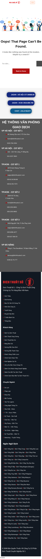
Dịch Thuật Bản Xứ (10, 340)
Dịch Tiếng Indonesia (10, 477)
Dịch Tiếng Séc (21, 470)
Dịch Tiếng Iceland (23, 513)
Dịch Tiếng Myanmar (23, 481)
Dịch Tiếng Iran (20, 495)
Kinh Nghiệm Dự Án (10, 361)
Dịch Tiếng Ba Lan (9, 470)
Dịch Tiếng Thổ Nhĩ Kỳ (11, 491)
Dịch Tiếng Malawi (25, 531)
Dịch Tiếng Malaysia (24, 477)
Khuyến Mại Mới (9, 314)
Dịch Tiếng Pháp (31, 452)
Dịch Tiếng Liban (33, 520)
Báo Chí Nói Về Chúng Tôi (12, 303)
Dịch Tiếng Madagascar (11, 531)
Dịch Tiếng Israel (9, 495)
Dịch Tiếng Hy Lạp (22, 516)
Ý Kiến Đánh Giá (9, 317)
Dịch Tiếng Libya (23, 524)
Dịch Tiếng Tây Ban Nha (27, 463)
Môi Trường (8, 398)
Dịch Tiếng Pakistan (24, 499)
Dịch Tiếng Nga (19, 456)
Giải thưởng (8, 299)
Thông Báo (7, 321)
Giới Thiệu (7, 296)
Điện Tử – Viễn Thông (11, 427)
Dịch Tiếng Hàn (19, 452)
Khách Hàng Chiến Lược (11, 354)
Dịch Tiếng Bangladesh (23, 506)
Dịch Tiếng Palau (25, 534)
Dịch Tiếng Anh (8, 449)
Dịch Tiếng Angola (34, 509)
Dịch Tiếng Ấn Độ (24, 502)
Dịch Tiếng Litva (9, 520)
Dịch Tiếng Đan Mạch (23, 484)
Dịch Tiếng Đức (9, 456)
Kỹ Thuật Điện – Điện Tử (11, 434)
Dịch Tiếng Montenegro (11, 534)
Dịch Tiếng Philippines (25, 474)
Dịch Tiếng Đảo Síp (10, 538)
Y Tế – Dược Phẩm (10, 412)
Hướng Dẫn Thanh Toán (11, 351)
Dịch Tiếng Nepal (9, 506)
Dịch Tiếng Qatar (22, 538)
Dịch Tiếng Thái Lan (32, 456)
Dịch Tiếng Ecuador (10, 513)
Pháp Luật (7, 391)
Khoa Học (7, 395)
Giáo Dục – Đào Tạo (10, 420)
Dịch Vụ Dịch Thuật (10, 333)
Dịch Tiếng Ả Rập (9, 466)
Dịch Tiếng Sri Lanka (10, 524)
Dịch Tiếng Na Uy (29, 488)
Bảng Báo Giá (8, 343)
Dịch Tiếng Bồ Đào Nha (11, 463)
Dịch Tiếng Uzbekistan (11, 502)
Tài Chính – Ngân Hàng (11, 430)
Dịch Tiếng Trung (20, 449)
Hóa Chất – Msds (9, 409)
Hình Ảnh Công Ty (9, 307)
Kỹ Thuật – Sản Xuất (10, 416)
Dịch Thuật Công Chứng (11, 336)
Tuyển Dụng (8, 310)
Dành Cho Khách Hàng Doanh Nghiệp (15, 368)
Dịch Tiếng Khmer (31, 495)
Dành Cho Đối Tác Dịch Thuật (13, 372)
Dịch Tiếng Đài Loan (32, 449)
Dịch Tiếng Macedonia (26, 527)
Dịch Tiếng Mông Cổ (10, 499)
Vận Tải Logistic (9, 402)
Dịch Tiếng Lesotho (21, 520)
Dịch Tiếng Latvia (34, 516)
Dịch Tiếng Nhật (9, 452)
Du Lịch (6, 387)
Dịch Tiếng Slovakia (25, 491)
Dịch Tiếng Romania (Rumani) (13, 488)
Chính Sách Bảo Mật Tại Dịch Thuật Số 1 (16, 376)
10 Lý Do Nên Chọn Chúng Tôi (13, 365)
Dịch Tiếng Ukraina (10, 484)
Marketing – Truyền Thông (12, 437)
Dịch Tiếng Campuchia (21, 459)
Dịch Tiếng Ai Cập (22, 509)
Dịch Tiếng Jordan (9, 516)
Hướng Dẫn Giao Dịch (11, 347)
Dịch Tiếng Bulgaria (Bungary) (25, 466)
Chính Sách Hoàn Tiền (11, 358)
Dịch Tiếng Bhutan (9, 509)
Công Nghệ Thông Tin (10, 405)
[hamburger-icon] (32, 2)
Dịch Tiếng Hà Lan (9, 481)
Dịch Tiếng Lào (8, 459)
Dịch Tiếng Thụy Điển (10, 474)
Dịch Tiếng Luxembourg (11, 527)
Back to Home (21, 71)
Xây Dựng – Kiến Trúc (11, 423)
